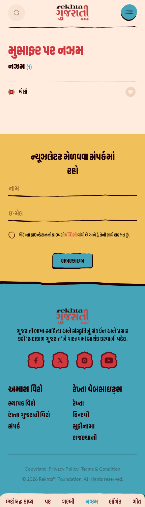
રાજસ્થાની (84, 438)
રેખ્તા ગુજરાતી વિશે (29, 415)
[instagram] (85, 360)
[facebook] (36, 360)
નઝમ (91, 501)
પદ (48, 501)
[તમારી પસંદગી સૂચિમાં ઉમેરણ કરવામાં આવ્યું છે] (130, 92)
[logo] (72, 12)
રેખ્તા (78, 404)
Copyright (35, 469)
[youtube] (109, 360)
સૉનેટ (115, 501)
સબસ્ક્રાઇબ (72, 260)
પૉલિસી (71, 235)
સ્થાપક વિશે (21, 404)
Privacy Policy (64, 469)
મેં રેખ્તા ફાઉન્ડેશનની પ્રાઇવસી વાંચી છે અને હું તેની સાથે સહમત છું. (74, 235)
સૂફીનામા (83, 426)
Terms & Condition (100, 469)
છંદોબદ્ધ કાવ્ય (19, 501)
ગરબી (68, 501)
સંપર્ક (14, 426)
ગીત (137, 501)
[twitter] (60, 360)
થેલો (23, 91)
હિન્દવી (80, 415)
